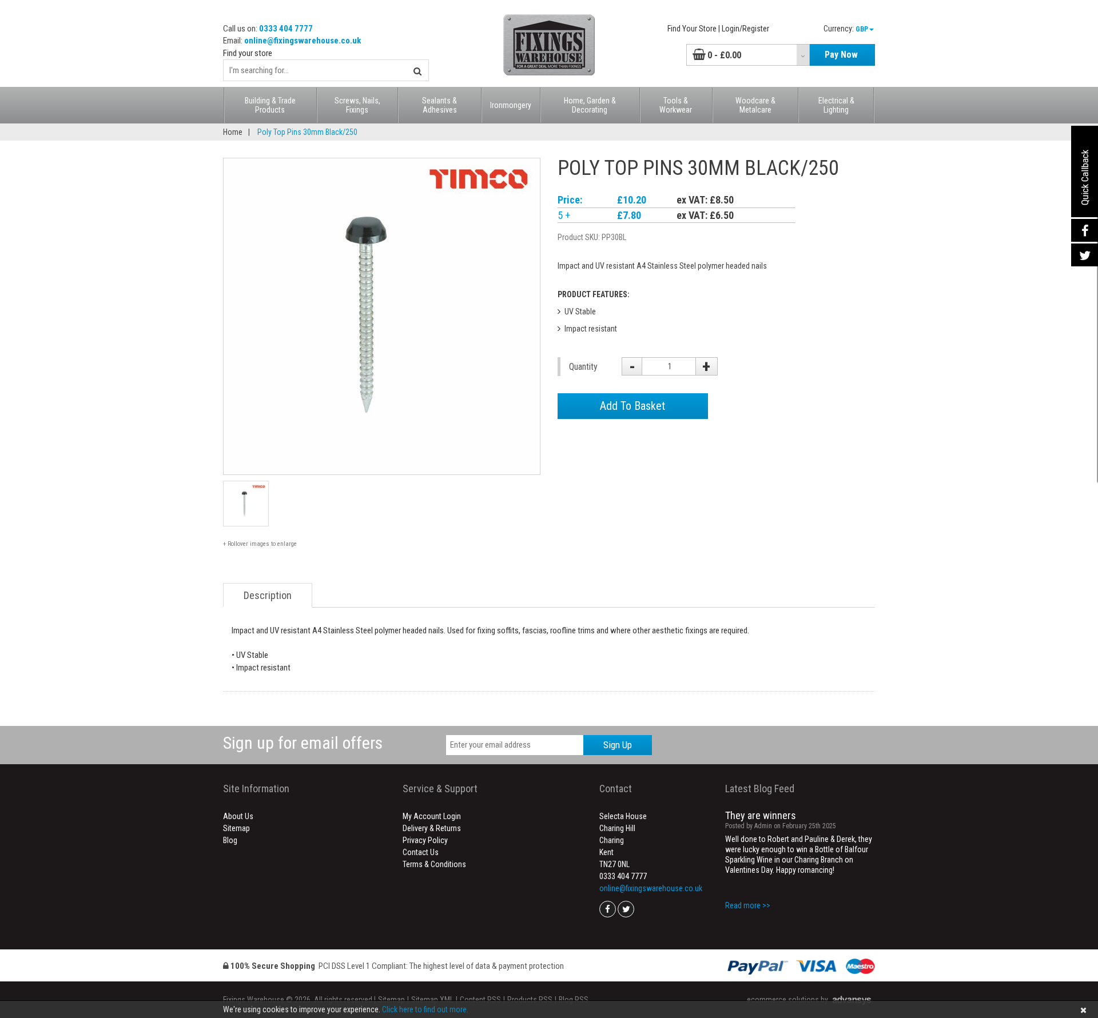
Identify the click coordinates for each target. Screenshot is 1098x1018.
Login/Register (745, 28)
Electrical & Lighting (836, 105)
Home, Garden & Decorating (590, 105)
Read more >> (747, 905)
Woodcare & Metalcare (755, 105)
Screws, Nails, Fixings (357, 105)
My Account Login (432, 816)
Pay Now (841, 54)
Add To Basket (632, 406)
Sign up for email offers (303, 743)
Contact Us (421, 852)
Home (232, 132)
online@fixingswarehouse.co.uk (302, 40)
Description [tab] (268, 595)
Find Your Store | (693, 28)
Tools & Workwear (675, 105)
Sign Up (617, 744)
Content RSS (480, 999)
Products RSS (529, 999)
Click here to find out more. (425, 1009)
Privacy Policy (425, 840)
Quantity (583, 366)
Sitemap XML (432, 999)
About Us (238, 816)
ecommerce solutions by (787, 999)
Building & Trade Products (270, 105)
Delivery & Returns (432, 828)
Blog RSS (573, 999)
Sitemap (236, 828)
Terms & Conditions (434, 864)
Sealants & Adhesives (439, 105)
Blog (230, 840)
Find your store (247, 53)
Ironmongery (510, 105)
